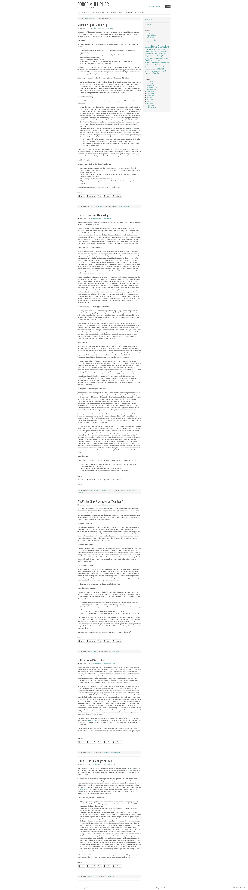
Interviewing (150, 58)
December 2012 (152, 88)
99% (148, 33)
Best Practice (160, 46)
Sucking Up (126, 206)
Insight (160, 56)
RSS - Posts (150, 25)
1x (89, 206)
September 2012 (152, 93)
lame (129, 130)
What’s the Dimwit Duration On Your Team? (101, 501)
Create (158, 49)
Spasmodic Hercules (150, 69)
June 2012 (150, 99)
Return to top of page (84, 888)
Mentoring (163, 62)
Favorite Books (155, 53)
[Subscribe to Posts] (145, 25)
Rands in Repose (152, 39)
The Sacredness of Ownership (93, 215)
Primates (118, 752)
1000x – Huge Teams (125, 12)
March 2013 (150, 84)
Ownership (133, 490)
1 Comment (107, 218)
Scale (112, 876)
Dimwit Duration (113, 651)
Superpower (161, 71)
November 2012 (152, 90)
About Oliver (149, 19)
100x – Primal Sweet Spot (91, 660)
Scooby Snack (160, 66)
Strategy (148, 71)
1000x (91, 490)
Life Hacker (150, 37)
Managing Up (118, 206)
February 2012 (151, 107)
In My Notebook (139, 12)
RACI (132, 370)
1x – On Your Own (84, 12)
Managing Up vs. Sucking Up (93, 24)
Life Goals (158, 58)
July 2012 (149, 97)
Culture (127, 490)
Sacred (80, 493)
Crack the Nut (151, 49)
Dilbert (130, 770)
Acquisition (148, 47)
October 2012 (151, 91)
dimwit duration (83, 789)
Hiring (146, 56)
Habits (163, 53)
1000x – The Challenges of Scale (95, 761)
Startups (160, 68)
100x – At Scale (111, 12)
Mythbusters (150, 64)
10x (97, 490)
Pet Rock (164, 64)
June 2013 (150, 82)
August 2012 (150, 95)
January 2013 (151, 86)
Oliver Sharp (96, 28)
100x (94, 490)
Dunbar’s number (94, 720)
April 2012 (150, 103)
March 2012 (150, 105)
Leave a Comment (109, 28)
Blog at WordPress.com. (163, 888)
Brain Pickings (151, 35)
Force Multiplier (93, 4)
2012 (92, 18)
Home (88, 18)
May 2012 (150, 101)
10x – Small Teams (98, 12)
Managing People (96, 206)
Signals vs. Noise (152, 41)
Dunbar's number (109, 752)
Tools (156, 73)
